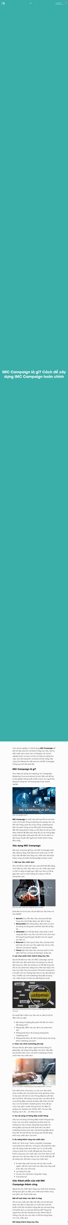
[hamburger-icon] (30, 3)
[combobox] (59, 3)
